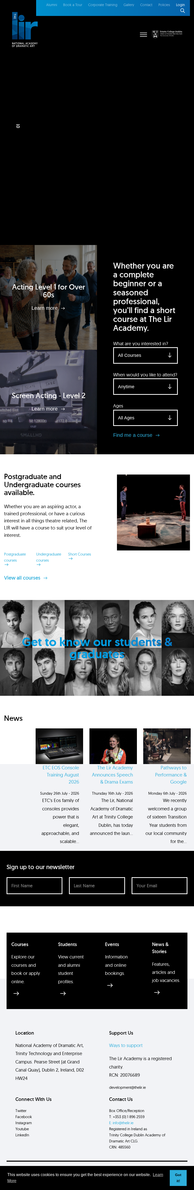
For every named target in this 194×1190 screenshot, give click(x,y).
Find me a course (133, 435)
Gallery (129, 5)
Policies (164, 5)
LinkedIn (22, 1135)
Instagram (23, 1122)
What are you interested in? (140, 343)
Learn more (45, 308)
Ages (118, 406)
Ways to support (125, 1045)
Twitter (21, 1110)
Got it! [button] (178, 1178)
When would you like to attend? (145, 375)
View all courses (23, 578)
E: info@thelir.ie (121, 1122)
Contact (146, 5)
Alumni (51, 5)
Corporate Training (102, 5)
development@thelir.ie (127, 1087)
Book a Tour (72, 5)
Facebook (23, 1116)
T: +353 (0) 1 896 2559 (126, 1116)
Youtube (22, 1128)
